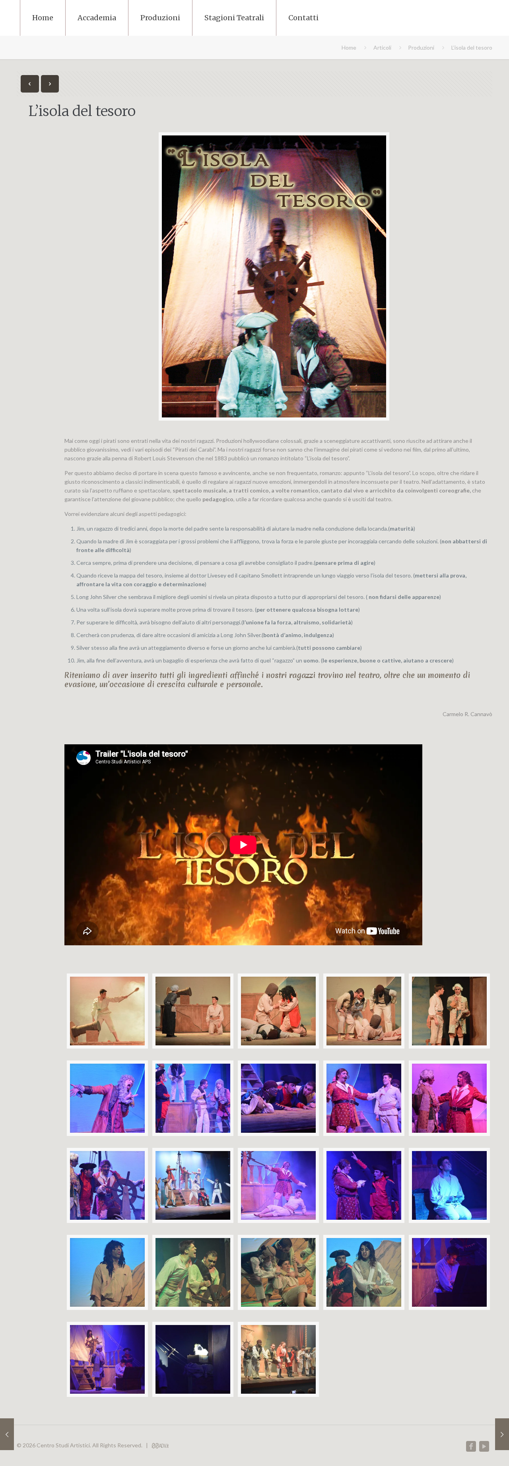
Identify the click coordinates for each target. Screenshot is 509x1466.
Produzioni (421, 47)
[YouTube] (484, 1446)
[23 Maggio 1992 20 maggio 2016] (7, 1434)
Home (349, 47)
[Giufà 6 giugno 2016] (502, 1434)
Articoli (382, 47)
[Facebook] (471, 1446)
